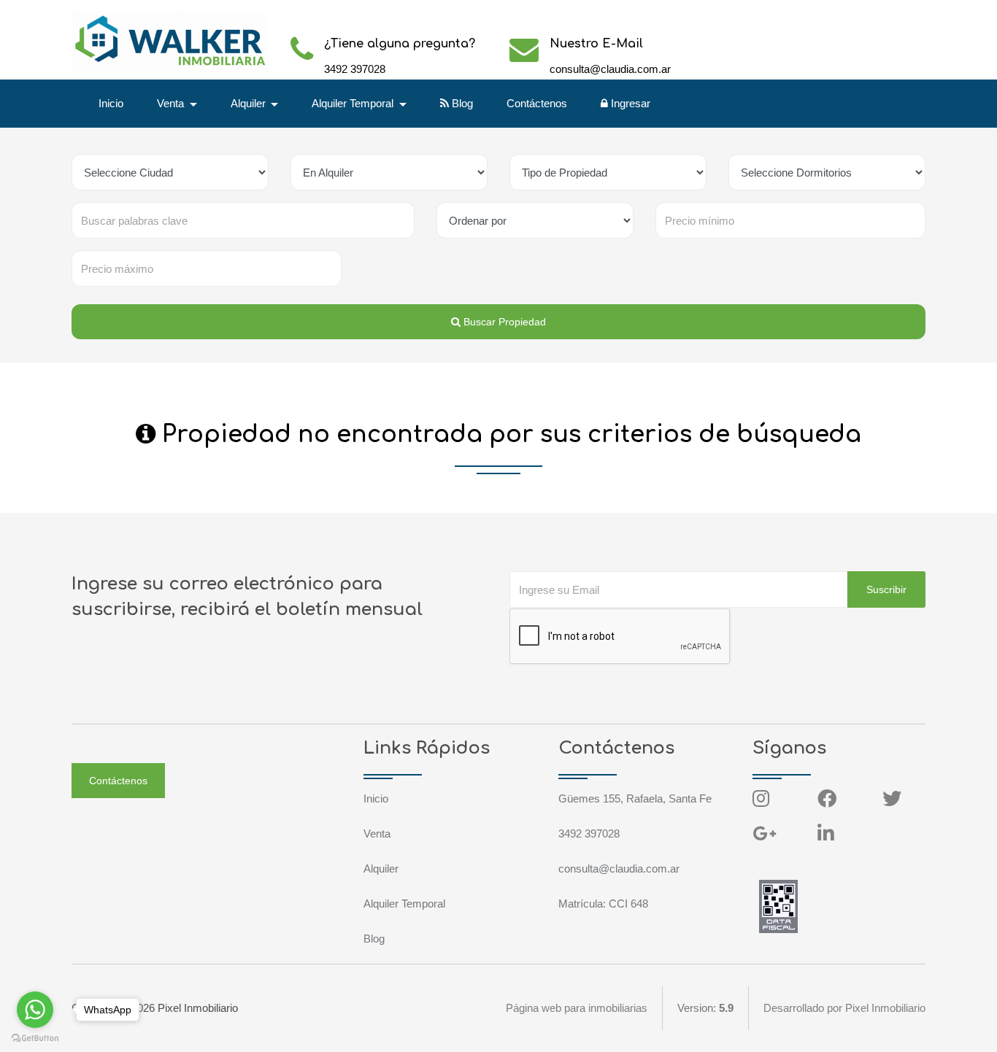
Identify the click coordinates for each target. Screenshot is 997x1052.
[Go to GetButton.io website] (35, 1037)
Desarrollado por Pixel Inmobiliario (844, 1008)
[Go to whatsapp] (35, 1009)
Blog (461, 103)
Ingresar (629, 103)
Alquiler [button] (250, 103)
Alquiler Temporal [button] (354, 103)
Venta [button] (172, 103)
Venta (376, 833)
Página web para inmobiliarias (576, 1008)
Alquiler (381, 868)
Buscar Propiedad (503, 322)
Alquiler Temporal (404, 903)
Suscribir (886, 589)
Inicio (111, 103)
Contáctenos (537, 103)
